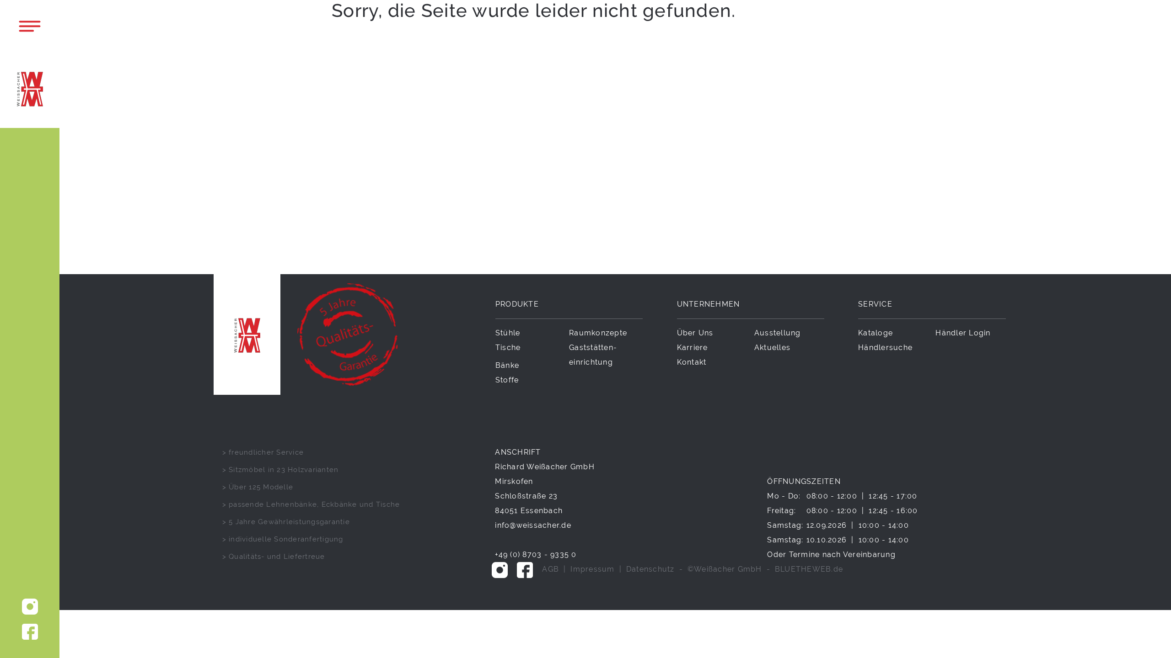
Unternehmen (708, 304)
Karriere (692, 347)
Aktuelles (772, 347)
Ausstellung (777, 333)
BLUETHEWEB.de (809, 569)
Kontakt (692, 362)
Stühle (508, 333)
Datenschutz (650, 569)
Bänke (507, 365)
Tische (508, 347)
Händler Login (962, 333)
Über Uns (695, 333)
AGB (550, 569)
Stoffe (507, 380)
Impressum (592, 569)
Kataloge (875, 333)
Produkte (517, 304)
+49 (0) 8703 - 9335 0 (535, 554)
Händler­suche (885, 347)
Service (875, 304)
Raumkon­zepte (598, 333)
